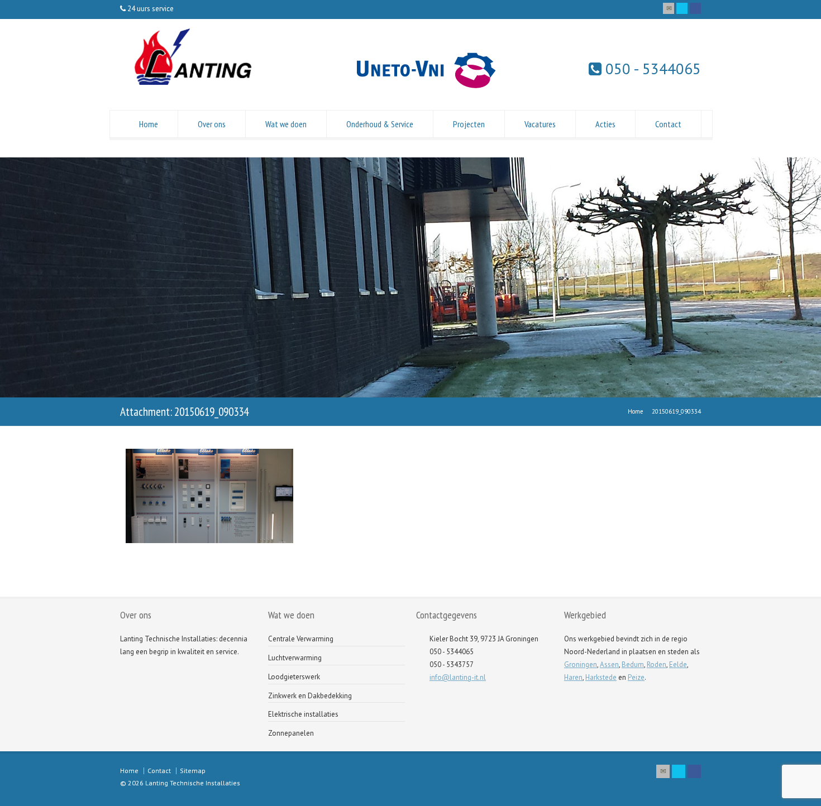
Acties (605, 123)
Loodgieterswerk (294, 677)
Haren (573, 677)
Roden (656, 664)
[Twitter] (682, 8)
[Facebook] (695, 8)
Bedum (633, 664)
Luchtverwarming (295, 658)
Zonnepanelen (291, 733)
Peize (636, 677)
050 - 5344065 (651, 68)
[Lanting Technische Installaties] (190, 87)
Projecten (469, 123)
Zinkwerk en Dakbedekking (310, 696)
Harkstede (601, 677)
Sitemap (193, 770)
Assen (609, 664)
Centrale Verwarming (300, 639)
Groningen (580, 664)
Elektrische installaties (303, 714)
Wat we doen (286, 123)
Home (148, 123)
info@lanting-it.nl (457, 677)
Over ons (212, 123)
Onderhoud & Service (379, 123)
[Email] (668, 8)
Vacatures (540, 123)
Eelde (678, 664)
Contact (668, 123)
